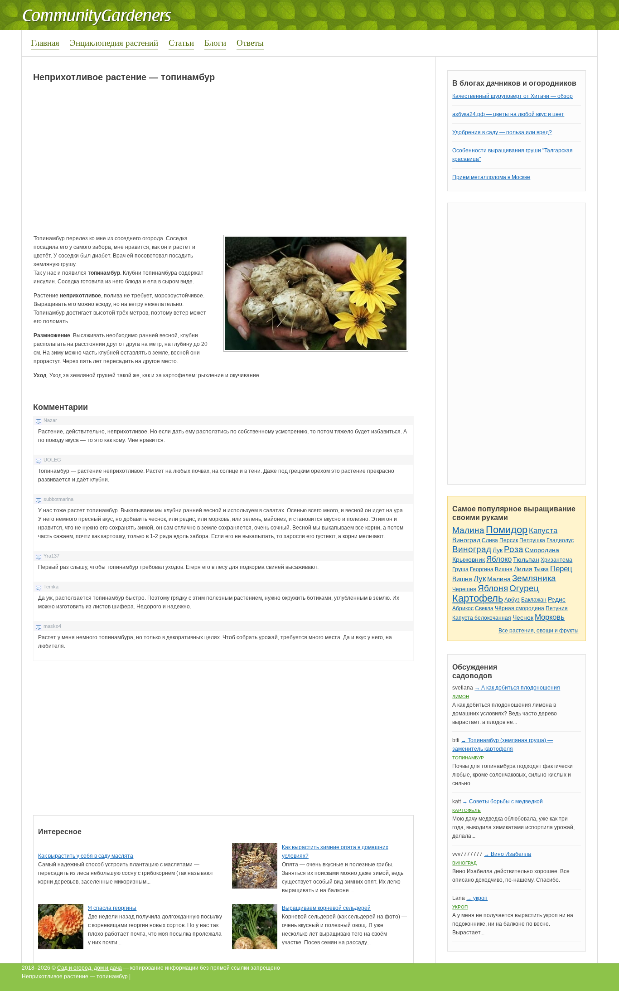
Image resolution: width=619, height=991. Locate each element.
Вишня (504, 569)
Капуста (543, 530)
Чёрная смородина (519, 608)
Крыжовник (468, 559)
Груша (460, 569)
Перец (561, 568)
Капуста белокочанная (481, 618)
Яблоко (499, 559)
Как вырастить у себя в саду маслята (85, 856)
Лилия (523, 569)
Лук (498, 550)
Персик (508, 540)
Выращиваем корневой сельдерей (326, 908)
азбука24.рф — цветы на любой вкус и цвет (508, 114)
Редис (557, 599)
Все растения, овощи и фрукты (538, 630)
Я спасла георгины (112, 908)
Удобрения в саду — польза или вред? (502, 132)
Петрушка (532, 540)
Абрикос (463, 608)
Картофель (477, 598)
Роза (513, 549)
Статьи (181, 42)
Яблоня (493, 588)
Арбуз (512, 600)
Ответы (250, 42)
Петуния (557, 608)
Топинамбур (468, 757)
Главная (45, 42)
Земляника (534, 578)
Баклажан (533, 600)
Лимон (460, 696)
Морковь (550, 617)
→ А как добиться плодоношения (517, 688)
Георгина (481, 569)
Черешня (464, 589)
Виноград (466, 540)
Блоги (215, 42)
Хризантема (556, 560)
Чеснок (523, 617)
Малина (468, 530)
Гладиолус (560, 540)
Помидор (506, 529)
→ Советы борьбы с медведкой (502, 801)
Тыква (541, 569)
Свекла (484, 608)
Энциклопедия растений (114, 42)
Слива (490, 540)
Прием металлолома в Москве (491, 177)
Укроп (460, 906)
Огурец (524, 588)
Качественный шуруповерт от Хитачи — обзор (512, 96)
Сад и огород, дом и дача (89, 968)
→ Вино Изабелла (507, 854)
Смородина (542, 550)
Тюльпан (526, 559)
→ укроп (477, 898)
